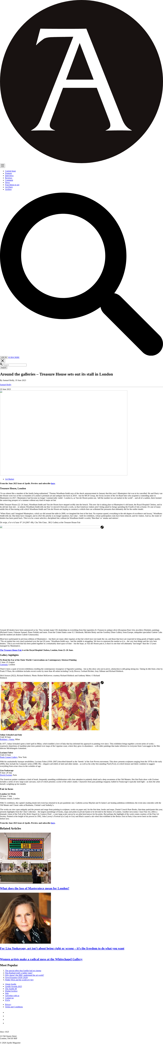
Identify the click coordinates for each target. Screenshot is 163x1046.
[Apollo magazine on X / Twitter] (6, 1016)
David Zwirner (6, 775)
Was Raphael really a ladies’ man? (18, 973)
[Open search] (81, 355)
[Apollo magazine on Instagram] (6, 1019)
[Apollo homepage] (81, 82)
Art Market (9, 479)
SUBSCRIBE (13, 357)
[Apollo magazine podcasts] (6, 1023)
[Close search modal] (2, 361)
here (53, 483)
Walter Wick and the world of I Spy (19, 980)
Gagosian (4, 664)
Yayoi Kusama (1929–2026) (16, 977)
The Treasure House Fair (11, 650)
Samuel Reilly (5, 385)
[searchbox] (15, 365)
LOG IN (4, 357)
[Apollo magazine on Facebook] (6, 1012)
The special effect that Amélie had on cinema (23, 971)
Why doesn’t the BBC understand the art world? (24, 975)
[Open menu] (2, 166)
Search (3, 368)
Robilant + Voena (7, 739)
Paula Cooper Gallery (8, 757)
